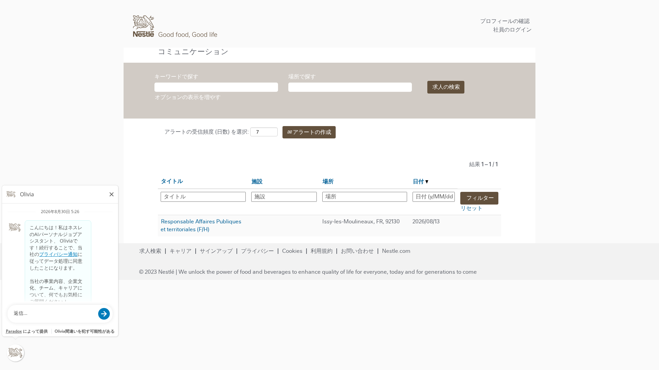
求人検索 (150, 251)
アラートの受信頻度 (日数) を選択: (206, 131)
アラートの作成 (311, 132)
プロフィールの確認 (505, 21)
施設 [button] (257, 181)
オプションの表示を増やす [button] (188, 97)
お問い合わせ (357, 251)
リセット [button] (472, 208)
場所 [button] (328, 181)
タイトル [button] (172, 181)
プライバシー (257, 251)
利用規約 (322, 251)
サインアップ (216, 251)
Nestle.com (396, 251)
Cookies (292, 251)
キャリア (181, 251)
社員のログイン (512, 29)
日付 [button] (419, 181)
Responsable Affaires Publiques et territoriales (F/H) (201, 225)
